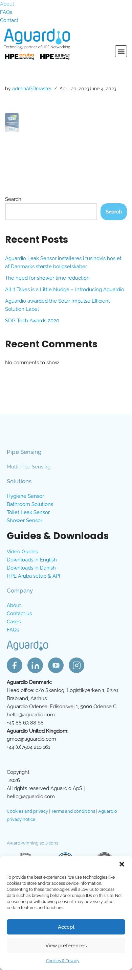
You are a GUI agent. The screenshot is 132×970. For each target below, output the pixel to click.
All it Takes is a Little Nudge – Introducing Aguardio (64, 289)
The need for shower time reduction (47, 278)
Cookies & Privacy (63, 961)
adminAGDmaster (31, 88)
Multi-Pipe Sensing (28, 467)
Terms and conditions (73, 811)
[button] (121, 864)
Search (13, 199)
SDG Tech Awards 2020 (32, 321)
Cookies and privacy (27, 811)
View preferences (66, 946)
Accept (66, 927)
